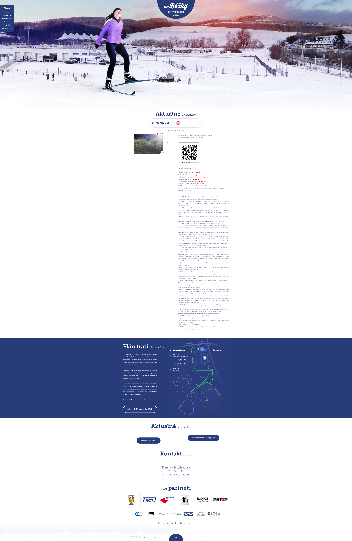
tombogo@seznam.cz (176, 474)
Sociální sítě (7, 19)
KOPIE (139, 394)
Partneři (6, 25)
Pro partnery (152, 537)
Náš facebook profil (149, 440)
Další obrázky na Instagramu (203, 438)
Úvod (7, 12)
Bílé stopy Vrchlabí (143, 409)
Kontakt (7, 22)
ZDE (191, 523)
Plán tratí (7, 15)
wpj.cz (206, 537)
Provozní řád (7, 28)
